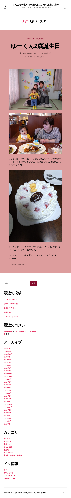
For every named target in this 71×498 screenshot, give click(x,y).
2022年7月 (7, 385)
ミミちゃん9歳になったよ (13, 299)
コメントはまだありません (37, 57)
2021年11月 (8, 407)
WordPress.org (9, 478)
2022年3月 (7, 396)
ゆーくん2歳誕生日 (35, 46)
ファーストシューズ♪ (11, 317)
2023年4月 (7, 365)
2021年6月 (7, 421)
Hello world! (8, 331)
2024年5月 (7, 348)
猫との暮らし (8, 452)
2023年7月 (7, 360)
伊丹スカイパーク (10, 308)
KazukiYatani (31, 53)
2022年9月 (7, 379)
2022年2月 (7, 399)
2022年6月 (7, 388)
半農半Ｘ (7, 444)
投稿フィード (8, 473)
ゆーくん (24, 264)
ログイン (7, 470)
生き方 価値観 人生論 (13, 455)
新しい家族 (40, 38)
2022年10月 (8, 376)
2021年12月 (8, 404)
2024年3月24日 (46, 53)
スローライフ (8, 441)
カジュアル (31, 38)
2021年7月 (7, 418)
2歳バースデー (16, 264)
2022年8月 (7, 382)
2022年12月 (8, 374)
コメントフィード (10, 475)
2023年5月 (7, 362)
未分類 (6, 450)
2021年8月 (7, 416)
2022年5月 (7, 390)
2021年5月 (7, 424)
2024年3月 (7, 351)
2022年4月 (7, 393)
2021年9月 (7, 413)
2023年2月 (7, 368)
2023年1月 (7, 371)
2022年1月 (7, 402)
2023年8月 (7, 357)
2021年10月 (8, 410)
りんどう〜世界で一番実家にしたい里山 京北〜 (35, 5)
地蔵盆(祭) (7, 312)
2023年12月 (8, 354)
